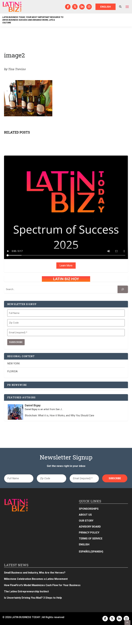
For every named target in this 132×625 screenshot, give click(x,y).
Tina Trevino (17, 69)
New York (13, 363)
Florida (12, 371)
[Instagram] (89, 6)
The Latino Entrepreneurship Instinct (26, 591)
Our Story (86, 520)
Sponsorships (89, 508)
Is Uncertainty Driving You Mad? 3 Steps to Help (33, 597)
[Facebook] (68, 6)
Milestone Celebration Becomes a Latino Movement (36, 578)
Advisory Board (90, 526)
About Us (85, 514)
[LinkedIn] (82, 6)
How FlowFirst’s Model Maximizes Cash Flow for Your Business (42, 585)
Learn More (66, 265)
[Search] (123, 289)
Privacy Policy (89, 532)
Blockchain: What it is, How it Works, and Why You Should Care (59, 415)
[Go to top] (127, 622)
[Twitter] (75, 6)
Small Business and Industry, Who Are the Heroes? (34, 572)
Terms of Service (90, 538)
